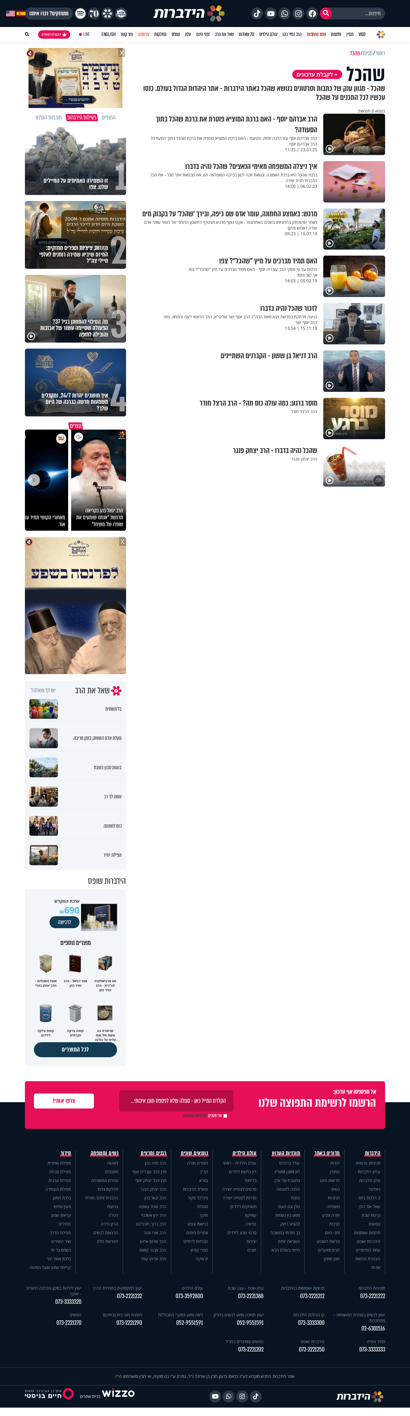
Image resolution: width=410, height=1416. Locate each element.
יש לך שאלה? (43, 690)
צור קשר (126, 34)
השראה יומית (289, 1241)
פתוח (295, 1198)
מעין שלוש (62, 1206)
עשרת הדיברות (195, 1189)
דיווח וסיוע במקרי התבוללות (180, 1315)
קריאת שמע (61, 1215)
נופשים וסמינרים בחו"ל (245, 1341)
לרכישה (64, 922)
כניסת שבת (371, 1215)
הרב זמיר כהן (292, 34)
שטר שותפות (316, 34)
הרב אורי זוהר (155, 1232)
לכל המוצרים (75, 1049)
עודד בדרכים (289, 1163)
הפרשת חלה (107, 1241)
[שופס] (107, 14)
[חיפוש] (326, 14)
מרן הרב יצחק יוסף (150, 1180)
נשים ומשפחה (105, 1153)
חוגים (251, 1250)
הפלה (113, 1215)
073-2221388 (251, 1296)
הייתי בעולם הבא (286, 1250)
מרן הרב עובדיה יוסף (149, 1171)
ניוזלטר (374, 1189)
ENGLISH (108, 34)
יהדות (335, 1163)
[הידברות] (189, 13)
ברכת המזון (62, 1198)
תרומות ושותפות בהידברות (302, 1288)
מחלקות (160, 34)
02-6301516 (373, 1328)
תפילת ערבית (59, 1180)
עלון (188, 34)
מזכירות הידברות (371, 1288)
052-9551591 (250, 1322)
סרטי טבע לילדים (242, 1232)
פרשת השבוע (328, 1241)
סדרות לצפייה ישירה (239, 1198)
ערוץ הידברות (369, 1171)
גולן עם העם (289, 1206)
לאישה (112, 1163)
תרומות (143, 34)
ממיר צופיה (376, 1341)
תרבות (334, 1224)
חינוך (204, 1215)
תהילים (65, 1224)
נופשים (374, 1224)
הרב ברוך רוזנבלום (151, 1224)
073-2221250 (311, 1349)
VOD (362, 34)
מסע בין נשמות (287, 1215)
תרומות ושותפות (367, 1232)
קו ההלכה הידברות (308, 1315)
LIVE (86, 34)
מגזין (350, 34)
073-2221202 (251, 1349)
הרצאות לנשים (105, 1232)
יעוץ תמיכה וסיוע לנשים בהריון (239, 1315)
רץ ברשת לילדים (242, 1171)
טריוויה (250, 1224)
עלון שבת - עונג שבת (246, 1288)
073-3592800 (189, 1296)
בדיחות (250, 1180)
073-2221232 (129, 1296)
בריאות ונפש (198, 1224)
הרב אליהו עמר (153, 1259)
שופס (176, 34)
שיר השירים (61, 1241)
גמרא (203, 1180)
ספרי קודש (199, 1250)
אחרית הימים (197, 1232)
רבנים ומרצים (153, 1153)
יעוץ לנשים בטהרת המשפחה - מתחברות (359, 1317)
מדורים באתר (327, 1153)
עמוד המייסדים (368, 1250)
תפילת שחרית (59, 1163)
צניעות (112, 1206)
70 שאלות (246, 34)
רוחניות (334, 1198)
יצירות (251, 1241)
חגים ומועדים (329, 1250)
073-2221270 (68, 1322)
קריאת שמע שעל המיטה (50, 1267)
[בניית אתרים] (118, 1396)
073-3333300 (311, 1322)
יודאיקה (202, 1259)
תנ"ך (204, 1171)
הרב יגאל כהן (155, 1198)
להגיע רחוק (290, 1224)
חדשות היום (330, 1180)
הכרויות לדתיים (195, 1241)
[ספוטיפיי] (80, 14)
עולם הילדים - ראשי (239, 1163)
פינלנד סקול (198, 1198)
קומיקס (250, 1215)
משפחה (333, 1206)
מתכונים (111, 1171)
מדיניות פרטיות (368, 1163)
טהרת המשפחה (104, 1180)
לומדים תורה (197, 1163)
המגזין (335, 1171)
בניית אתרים (90, 1396)
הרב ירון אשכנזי (153, 1215)
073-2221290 (129, 1322)
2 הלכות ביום (369, 1198)
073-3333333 (372, 1349)
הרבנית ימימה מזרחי (101, 1198)
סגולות (202, 1206)
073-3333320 (68, 1302)
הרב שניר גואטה (152, 1206)
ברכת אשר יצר (59, 1259)
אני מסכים (202, 1115)
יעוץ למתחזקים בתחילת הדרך (117, 1288)
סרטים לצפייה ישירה (239, 1189)
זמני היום (203, 34)
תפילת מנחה (60, 1171)
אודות (375, 1267)
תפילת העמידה (58, 1189)
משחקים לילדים (243, 1206)
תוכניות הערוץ (286, 1153)
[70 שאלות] (94, 14)
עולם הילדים (268, 34)
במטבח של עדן (287, 1180)
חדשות (336, 34)
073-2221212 (312, 1296)
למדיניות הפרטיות (195, 1115)
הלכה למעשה (288, 1189)
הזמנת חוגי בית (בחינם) (122, 1315)
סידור (66, 1153)
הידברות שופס (368, 1241)
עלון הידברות (369, 1180)
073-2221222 (372, 1296)
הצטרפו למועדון (51, 34)
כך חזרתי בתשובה (285, 1232)
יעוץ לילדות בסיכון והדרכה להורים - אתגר (53, 1291)
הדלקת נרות (108, 1189)
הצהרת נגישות (367, 1259)
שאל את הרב (224, 34)
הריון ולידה (109, 1224)
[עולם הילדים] (121, 14)
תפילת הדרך (60, 1232)
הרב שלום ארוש (153, 1241)
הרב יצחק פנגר (153, 1189)
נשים (335, 1189)
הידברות (373, 1153)
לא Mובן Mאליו (287, 1171)
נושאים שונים (194, 1153)
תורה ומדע (331, 1215)
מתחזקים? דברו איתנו (48, 13)
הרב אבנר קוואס (153, 1250)
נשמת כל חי (61, 1250)
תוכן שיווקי (331, 1259)
